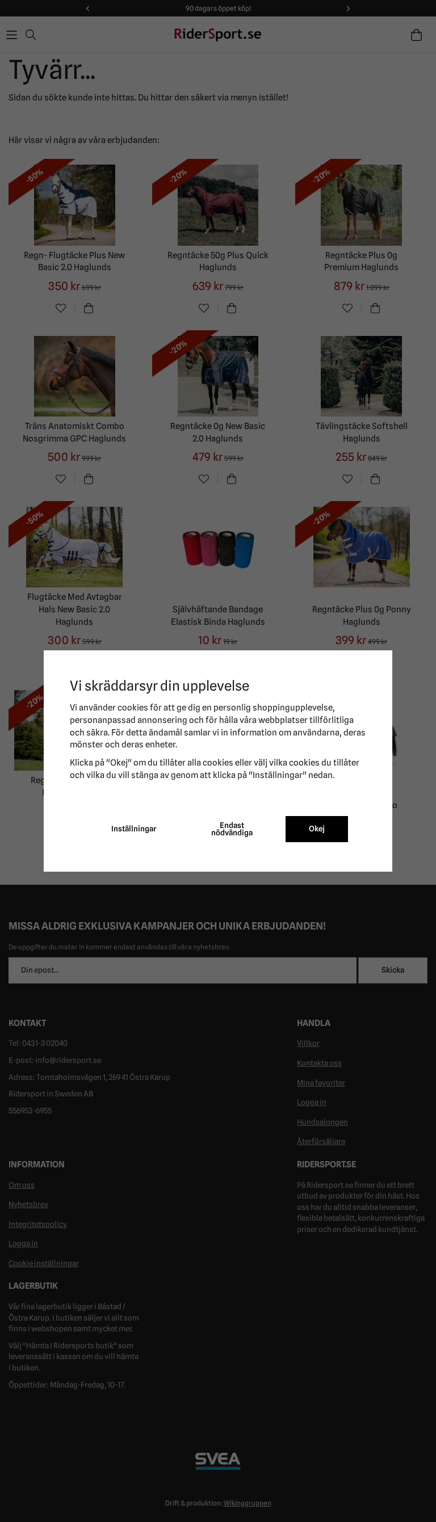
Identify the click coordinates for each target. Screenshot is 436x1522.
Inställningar (133, 828)
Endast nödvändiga (232, 829)
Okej (317, 828)
